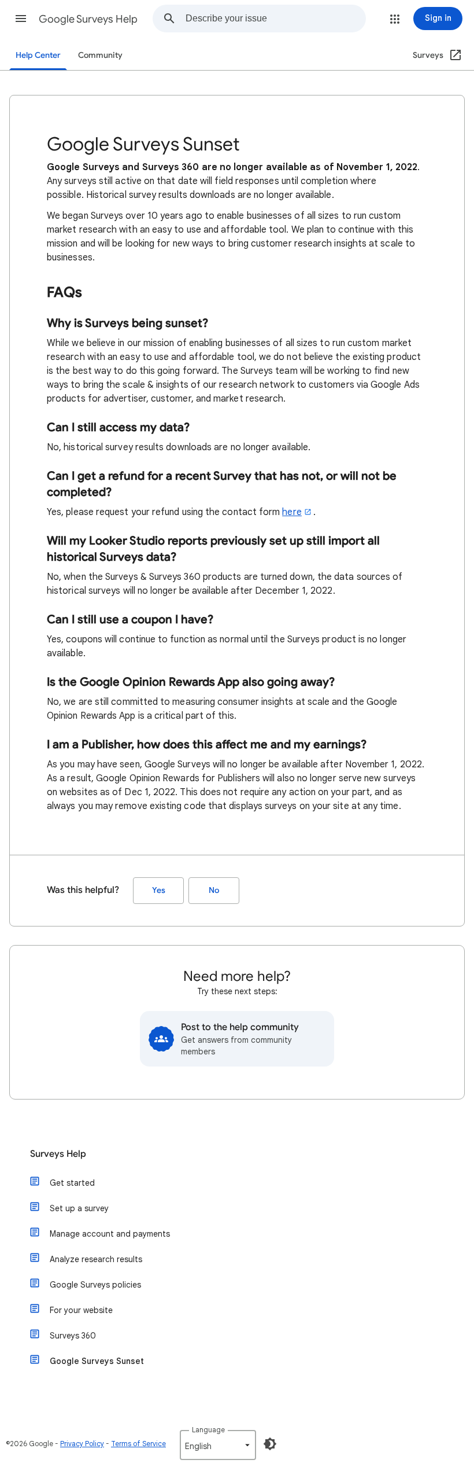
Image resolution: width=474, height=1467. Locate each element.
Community (100, 55)
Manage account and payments (110, 1234)
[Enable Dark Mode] (270, 1444)
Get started (72, 1183)
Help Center (38, 55)
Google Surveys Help (88, 19)
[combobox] (275, 18)
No (214, 890)
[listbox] (218, 1445)
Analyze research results (96, 1259)
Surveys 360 (73, 1335)
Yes (158, 890)
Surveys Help (58, 1154)
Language (208, 1429)
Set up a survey (79, 1208)
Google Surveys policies (95, 1285)
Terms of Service (138, 1443)
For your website (81, 1310)
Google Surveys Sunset (97, 1361)
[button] (21, 18)
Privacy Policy (82, 1443)
